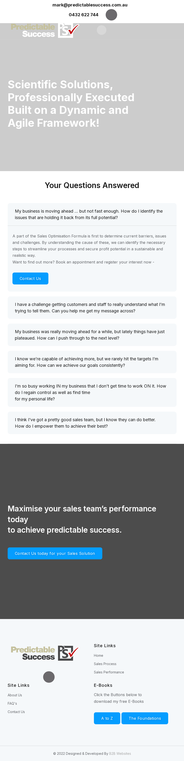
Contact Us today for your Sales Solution (55, 553)
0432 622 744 (83, 14)
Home (98, 655)
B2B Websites (120, 753)
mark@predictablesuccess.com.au (90, 4)
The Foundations (145, 718)
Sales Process (105, 664)
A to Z (107, 718)
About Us (15, 695)
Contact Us (30, 278)
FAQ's (12, 703)
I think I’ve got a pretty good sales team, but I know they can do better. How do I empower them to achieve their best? (85, 423)
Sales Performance (109, 672)
